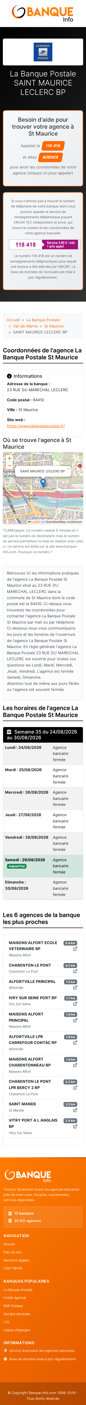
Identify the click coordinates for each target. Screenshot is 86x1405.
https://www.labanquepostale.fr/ (36, 426)
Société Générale (17, 1314)
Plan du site (13, 1252)
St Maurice (54, 326)
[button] (43, 483)
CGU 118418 (13, 1268)
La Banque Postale (43, 319)
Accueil (13, 319)
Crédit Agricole (15, 1298)
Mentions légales (16, 1260)
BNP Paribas (13, 1306)
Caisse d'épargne (17, 1330)
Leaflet (35, 522)
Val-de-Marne (25, 326)
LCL (7, 1322)
